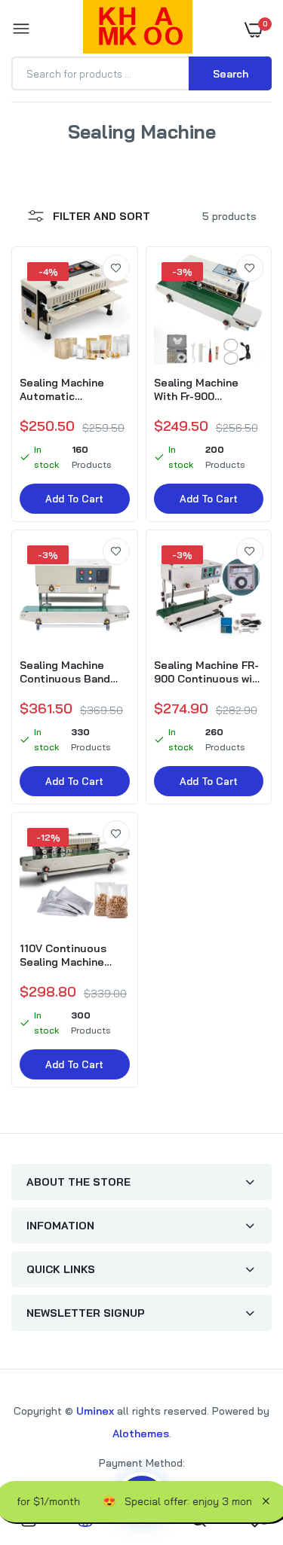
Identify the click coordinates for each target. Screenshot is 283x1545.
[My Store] (137, 29)
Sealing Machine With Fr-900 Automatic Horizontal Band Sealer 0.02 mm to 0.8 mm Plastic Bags (207, 389)
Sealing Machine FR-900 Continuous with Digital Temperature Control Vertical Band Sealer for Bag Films (208, 671)
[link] (116, 268)
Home (95, 149)
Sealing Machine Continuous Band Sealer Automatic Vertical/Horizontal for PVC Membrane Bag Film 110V (70, 671)
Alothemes (140, 1433)
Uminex (95, 1411)
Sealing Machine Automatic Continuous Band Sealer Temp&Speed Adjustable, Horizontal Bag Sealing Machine (73, 389)
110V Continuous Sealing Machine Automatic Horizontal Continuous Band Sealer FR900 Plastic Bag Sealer (74, 955)
